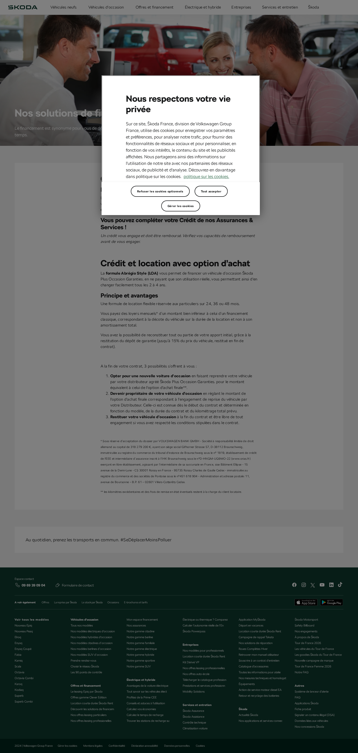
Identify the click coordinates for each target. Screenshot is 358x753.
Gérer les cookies (181, 206)
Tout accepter (211, 191)
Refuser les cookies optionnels (160, 191)
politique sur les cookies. (206, 176)
